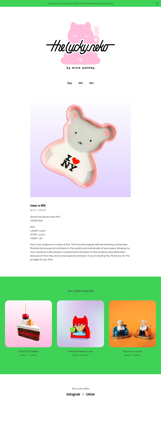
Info (81, 83)
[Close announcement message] (157, 3)
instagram (74, 394)
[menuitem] (69, 83)
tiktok (90, 394)
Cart (92, 83)
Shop (69, 83)
